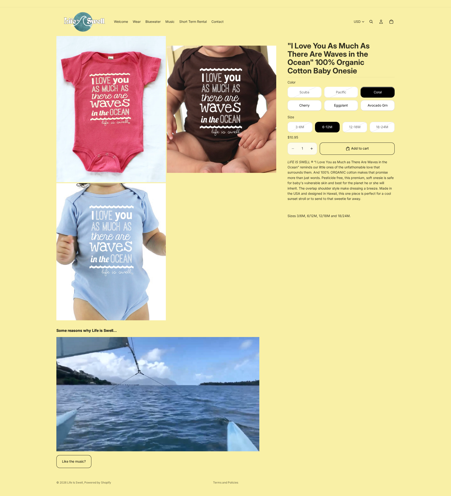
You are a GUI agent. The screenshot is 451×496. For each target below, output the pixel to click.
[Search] (371, 21)
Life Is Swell (75, 482)
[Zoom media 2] (221, 109)
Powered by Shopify (97, 482)
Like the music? (74, 461)
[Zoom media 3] (111, 252)
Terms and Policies (225, 482)
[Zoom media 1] (111, 109)
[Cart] (391, 21)
